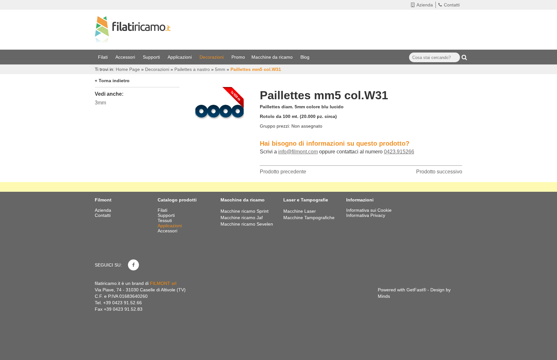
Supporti (152, 57)
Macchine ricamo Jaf (241, 217)
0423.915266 (399, 151)
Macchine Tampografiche (309, 217)
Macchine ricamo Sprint (244, 211)
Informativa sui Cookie (369, 210)
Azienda (424, 4)
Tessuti (165, 220)
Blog (305, 57)
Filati (103, 57)
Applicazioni (180, 57)
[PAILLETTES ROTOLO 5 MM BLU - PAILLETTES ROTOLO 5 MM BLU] (219, 109)
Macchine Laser (299, 211)
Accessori (125, 57)
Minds (384, 296)
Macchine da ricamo (272, 57)
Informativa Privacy (365, 215)
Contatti (452, 4)
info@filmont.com (298, 151)
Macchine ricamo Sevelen (246, 224)
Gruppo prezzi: (275, 126)
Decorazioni (212, 57)
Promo (238, 57)
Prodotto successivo (439, 171)
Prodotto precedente (283, 171)
